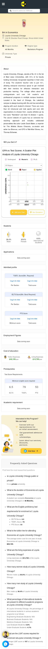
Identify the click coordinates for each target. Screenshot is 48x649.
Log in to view (15, 281)
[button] (3, 4)
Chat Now (32, 451)
